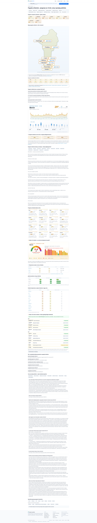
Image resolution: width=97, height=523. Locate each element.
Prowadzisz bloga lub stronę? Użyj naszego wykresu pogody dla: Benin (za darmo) (41, 506)
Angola (33, 504)
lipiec (29, 301)
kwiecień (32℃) (44, 148)
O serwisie (30, 521)
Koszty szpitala (49, 375)
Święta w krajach (46, 517)
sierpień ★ (29, 303)
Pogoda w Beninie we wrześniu (47, 85)
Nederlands (56, 520)
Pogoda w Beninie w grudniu (36, 86)
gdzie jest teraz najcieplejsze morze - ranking (57, 273)
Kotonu (29, 270)
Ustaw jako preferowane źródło (64, 3)
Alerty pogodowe (46, 516)
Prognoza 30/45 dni (48, 10)
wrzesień (29, 305)
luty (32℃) (34, 148)
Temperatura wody (55, 10)
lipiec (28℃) (57, 148)
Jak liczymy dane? (49, 75)
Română (63, 520)
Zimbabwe (56, 504)
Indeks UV (60, 10)
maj (28, 298)
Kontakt (54, 514)
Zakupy (65, 375)
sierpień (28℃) (62, 148)
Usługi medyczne (30, 377)
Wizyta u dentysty (36, 375)
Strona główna (46, 513)
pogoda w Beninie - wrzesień (62, 143)
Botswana (29, 504)
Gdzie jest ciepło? (46, 514)
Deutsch (54, 520)
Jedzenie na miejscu (55, 375)
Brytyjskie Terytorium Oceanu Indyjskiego (40, 504)
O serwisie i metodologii (56, 513)
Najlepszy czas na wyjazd (43, 375)
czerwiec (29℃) (53, 148)
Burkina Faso (52, 504)
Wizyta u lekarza (61, 375)
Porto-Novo (30, 268)
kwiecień (29, 296)
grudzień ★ (30, 310)
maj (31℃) (48, 148)
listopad (29, 308)
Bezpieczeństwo (30, 375)
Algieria (49, 504)
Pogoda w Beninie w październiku (56, 85)
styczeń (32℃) (30, 148)
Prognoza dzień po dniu (41, 10)
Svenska (66, 520)
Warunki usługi (40, 521)
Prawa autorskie (55, 517)
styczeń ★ (29, 291)
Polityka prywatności (55, 515)
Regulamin (54, 516)
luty (28, 293)
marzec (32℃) (39, 148)
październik (29, 144)
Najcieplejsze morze (46, 515)
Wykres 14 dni (35, 10)
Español (60, 520)
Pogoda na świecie (30, 6)
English (51, 520)
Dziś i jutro (30, 10)
